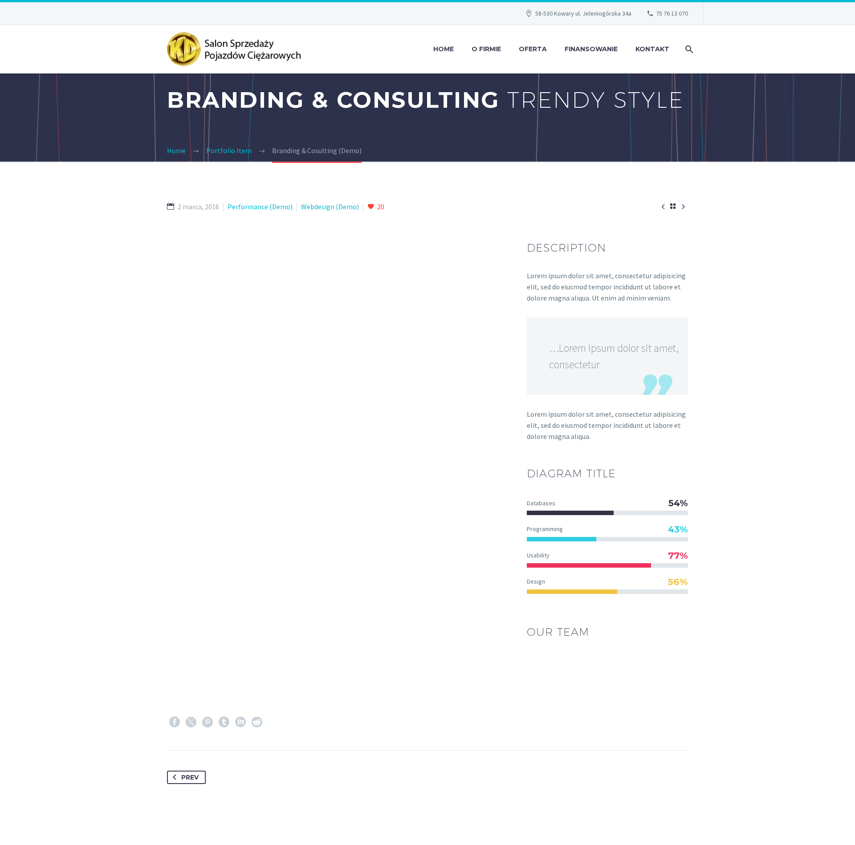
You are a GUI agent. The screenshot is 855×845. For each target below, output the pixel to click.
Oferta (533, 49)
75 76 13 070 (672, 13)
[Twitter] (191, 722)
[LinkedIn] (240, 722)
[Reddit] (257, 722)
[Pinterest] (207, 722)
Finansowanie (591, 49)
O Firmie (486, 49)
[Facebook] (174, 722)
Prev (190, 777)
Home (443, 49)
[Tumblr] (224, 722)
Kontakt (652, 49)
